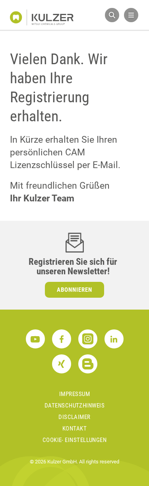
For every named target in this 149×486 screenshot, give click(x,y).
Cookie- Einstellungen (74, 440)
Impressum (74, 394)
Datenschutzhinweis (74, 405)
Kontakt (74, 428)
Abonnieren (74, 289)
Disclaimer (74, 417)
